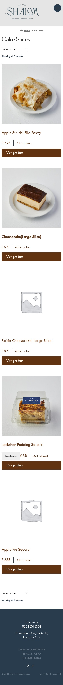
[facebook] (33, 666)
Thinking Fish (55, 673)
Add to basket (24, 143)
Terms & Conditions (31, 649)
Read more (11, 456)
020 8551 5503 (31, 626)
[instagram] (28, 666)
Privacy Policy (31, 654)
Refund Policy (31, 658)
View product (14, 152)
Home (27, 30)
